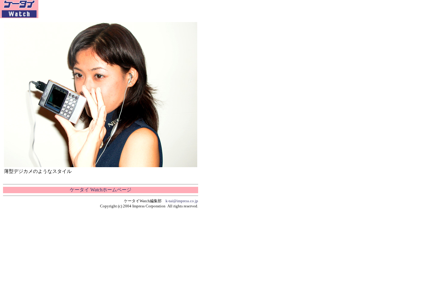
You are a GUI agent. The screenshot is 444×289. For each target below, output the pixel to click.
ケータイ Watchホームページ (100, 189)
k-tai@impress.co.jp (182, 201)
